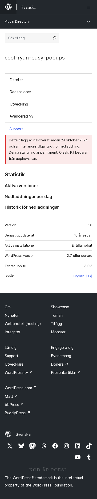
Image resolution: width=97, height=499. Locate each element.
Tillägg (56, 323)
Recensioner (20, 91)
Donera (59, 364)
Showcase (60, 306)
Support (16, 129)
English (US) (82, 276)
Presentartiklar (66, 372)
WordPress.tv (19, 372)
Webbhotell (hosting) (23, 323)
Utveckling (19, 104)
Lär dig (10, 347)
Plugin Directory (17, 21)
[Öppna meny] (89, 7)
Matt (11, 396)
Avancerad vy (21, 116)
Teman (57, 315)
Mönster (58, 332)
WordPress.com (21, 387)
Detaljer (16, 79)
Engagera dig (62, 347)
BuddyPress (17, 412)
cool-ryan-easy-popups (35, 58)
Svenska (23, 434)
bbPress (14, 404)
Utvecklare (14, 364)
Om (8, 306)
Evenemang (61, 355)
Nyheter (12, 315)
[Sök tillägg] (54, 38)
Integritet (12, 332)
